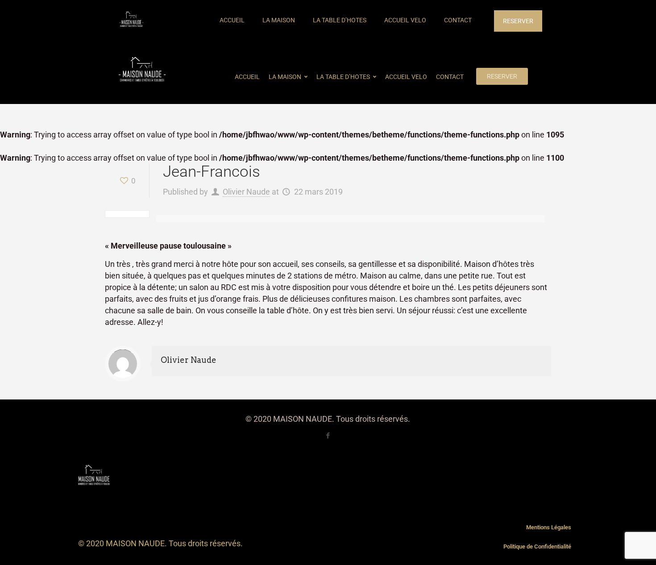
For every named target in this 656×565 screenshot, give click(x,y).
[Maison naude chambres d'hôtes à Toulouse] (142, 71)
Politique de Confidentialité (537, 546)
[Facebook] (327, 436)
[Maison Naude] (131, 20)
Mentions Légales (548, 527)
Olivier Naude (246, 191)
